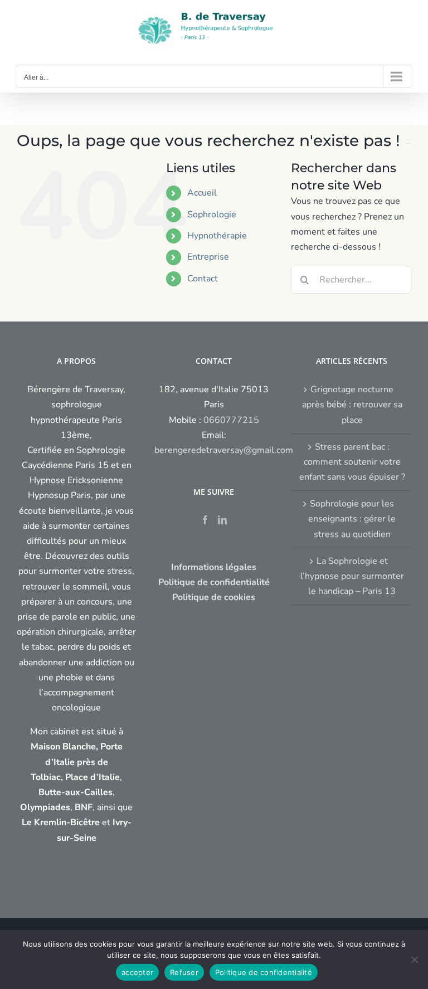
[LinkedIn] (222, 519)
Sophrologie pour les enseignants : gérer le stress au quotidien (352, 519)
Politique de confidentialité (263, 972)
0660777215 (231, 420)
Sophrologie (211, 214)
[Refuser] (414, 959)
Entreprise (208, 257)
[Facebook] (205, 519)
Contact (202, 278)
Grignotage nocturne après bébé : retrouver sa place (352, 404)
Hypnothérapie (217, 236)
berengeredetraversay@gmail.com (223, 450)
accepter (137, 972)
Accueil (202, 193)
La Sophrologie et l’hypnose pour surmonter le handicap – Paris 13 (352, 576)
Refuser (184, 972)
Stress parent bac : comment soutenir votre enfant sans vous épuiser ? (352, 462)
